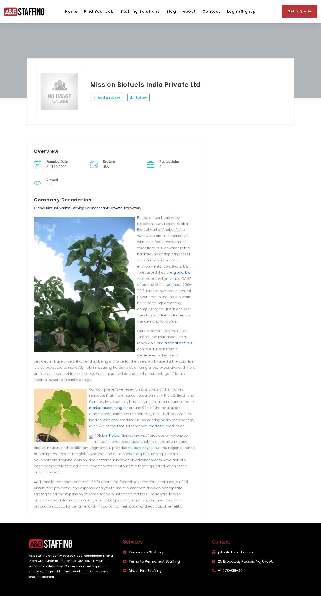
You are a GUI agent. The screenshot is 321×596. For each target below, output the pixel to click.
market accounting (105, 407)
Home (71, 11)
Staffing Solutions (140, 11)
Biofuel (114, 435)
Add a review (108, 97)
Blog (171, 11)
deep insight (142, 447)
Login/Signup (241, 11)
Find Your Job (99, 11)
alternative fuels (178, 342)
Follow (141, 97)
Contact (211, 11)
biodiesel (111, 419)
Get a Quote (299, 11)
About (189, 11)
